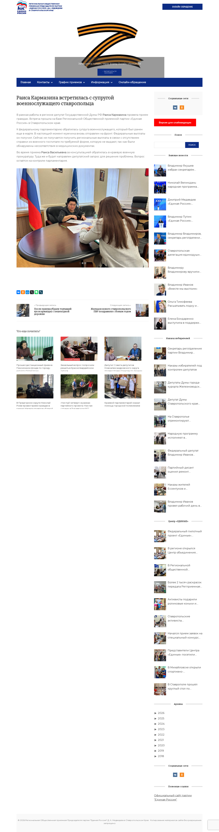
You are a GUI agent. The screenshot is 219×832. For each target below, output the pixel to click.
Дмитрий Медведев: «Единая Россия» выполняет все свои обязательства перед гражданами (182, 202)
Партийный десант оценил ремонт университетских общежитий (181, 470)
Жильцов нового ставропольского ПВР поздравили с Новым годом (111, 310)
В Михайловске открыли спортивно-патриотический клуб (184, 670)
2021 (161, 739)
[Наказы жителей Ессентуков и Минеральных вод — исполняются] (160, 489)
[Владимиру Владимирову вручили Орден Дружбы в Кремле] (160, 273)
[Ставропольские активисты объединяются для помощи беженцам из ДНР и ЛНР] (160, 621)
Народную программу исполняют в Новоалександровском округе (183, 436)
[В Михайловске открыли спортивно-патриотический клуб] (160, 672)
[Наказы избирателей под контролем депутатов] (160, 370)
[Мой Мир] (27, 292)
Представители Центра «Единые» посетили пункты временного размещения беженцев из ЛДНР (184, 653)
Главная (26, 82)
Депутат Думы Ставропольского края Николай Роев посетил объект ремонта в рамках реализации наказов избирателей (185, 402)
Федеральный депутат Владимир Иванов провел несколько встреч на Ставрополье (183, 453)
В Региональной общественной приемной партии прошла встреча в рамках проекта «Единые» (185, 568)
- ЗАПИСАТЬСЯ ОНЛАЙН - (109, 72)
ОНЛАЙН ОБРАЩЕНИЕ (182, 6)
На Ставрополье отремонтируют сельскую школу (179, 419)
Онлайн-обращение (132, 82)
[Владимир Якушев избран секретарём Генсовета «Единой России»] (160, 170)
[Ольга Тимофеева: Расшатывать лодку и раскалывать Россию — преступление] (160, 307)
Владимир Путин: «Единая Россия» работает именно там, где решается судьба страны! (185, 219)
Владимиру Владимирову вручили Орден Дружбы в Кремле (185, 270)
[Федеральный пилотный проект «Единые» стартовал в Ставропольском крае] (160, 536)
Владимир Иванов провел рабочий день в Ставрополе (184, 504)
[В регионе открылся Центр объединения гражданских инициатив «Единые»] (160, 553)
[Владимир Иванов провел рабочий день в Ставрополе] (160, 506)
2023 (161, 729)
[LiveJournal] (41, 292)
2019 (161, 750)
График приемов (70, 82)
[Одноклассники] (23, 292)
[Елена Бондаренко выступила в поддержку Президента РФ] (160, 324)
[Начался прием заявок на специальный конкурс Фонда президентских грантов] (160, 638)
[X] (32, 292)
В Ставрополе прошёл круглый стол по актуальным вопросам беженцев (183, 687)
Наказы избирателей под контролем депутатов (185, 367)
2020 (161, 745)
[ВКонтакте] (18, 292)
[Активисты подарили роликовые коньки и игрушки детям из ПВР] (160, 604)
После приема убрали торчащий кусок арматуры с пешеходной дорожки (53, 311)
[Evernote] (36, 292)
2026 (161, 713)
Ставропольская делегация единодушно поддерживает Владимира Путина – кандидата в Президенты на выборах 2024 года (185, 253)
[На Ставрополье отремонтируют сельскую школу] (160, 421)
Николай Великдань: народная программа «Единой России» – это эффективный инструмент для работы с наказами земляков (185, 185)
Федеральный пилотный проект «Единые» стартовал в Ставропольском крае (185, 534)
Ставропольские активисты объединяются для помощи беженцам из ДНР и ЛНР (183, 619)
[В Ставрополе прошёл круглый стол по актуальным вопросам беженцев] (160, 689)
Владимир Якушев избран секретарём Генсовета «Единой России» (181, 168)
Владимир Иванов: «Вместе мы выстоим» (182, 286)
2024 (161, 723)
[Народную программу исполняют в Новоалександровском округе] (160, 438)
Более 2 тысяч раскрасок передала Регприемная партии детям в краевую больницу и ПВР (185, 585)
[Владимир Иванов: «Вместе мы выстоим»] (160, 290)
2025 (161, 718)
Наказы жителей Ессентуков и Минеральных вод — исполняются (182, 487)
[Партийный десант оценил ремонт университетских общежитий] (160, 472)
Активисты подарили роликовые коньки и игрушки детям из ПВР (183, 602)
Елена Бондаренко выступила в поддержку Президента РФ (184, 321)
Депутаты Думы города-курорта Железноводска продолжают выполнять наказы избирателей (184, 385)
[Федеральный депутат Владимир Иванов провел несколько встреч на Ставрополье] (160, 455)
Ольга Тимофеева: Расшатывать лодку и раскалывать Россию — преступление (183, 304)
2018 (161, 756)
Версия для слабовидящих (175, 122)
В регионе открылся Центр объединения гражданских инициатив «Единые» (185, 551)
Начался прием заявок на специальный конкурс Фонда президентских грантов (185, 636)
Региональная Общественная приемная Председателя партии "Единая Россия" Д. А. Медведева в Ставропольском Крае (40, 7)
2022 (161, 734)
